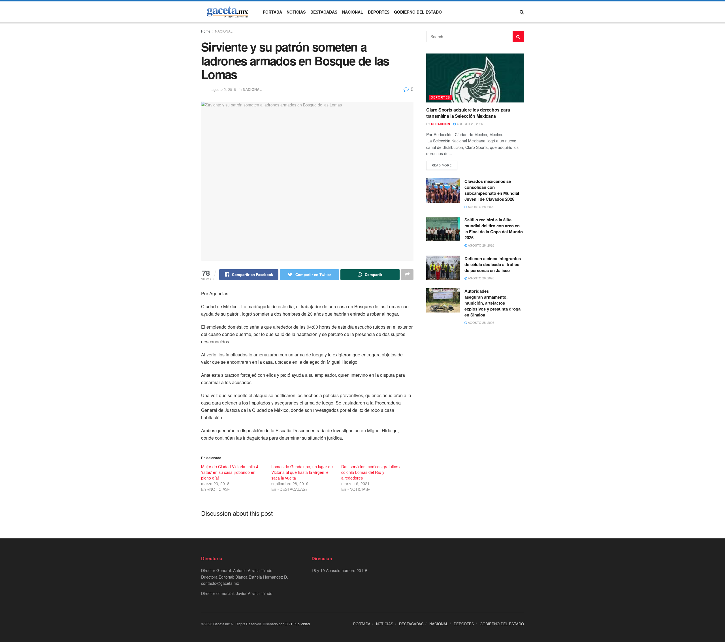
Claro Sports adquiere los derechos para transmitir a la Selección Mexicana (468, 112)
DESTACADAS (323, 12)
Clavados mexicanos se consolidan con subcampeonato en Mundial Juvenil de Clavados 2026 (491, 190)
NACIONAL (352, 12)
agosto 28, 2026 (469, 123)
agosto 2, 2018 (224, 89)
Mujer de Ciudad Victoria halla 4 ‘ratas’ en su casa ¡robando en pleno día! (229, 472)
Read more (442, 165)
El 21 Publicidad (297, 623)
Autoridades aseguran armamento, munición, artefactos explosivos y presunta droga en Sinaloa (492, 303)
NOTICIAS (296, 12)
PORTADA (272, 12)
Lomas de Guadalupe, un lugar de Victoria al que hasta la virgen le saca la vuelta (302, 472)
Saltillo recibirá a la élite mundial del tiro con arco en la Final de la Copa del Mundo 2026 (493, 229)
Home (205, 31)
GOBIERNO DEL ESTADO (418, 12)
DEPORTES (378, 12)
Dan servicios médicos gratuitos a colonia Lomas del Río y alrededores (371, 472)
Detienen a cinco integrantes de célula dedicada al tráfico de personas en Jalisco (492, 264)
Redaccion (440, 124)
